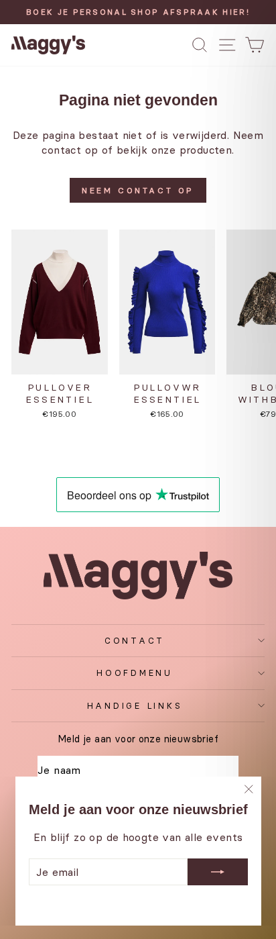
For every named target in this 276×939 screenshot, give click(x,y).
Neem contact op (138, 190)
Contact (135, 641)
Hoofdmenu (134, 673)
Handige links (135, 706)
